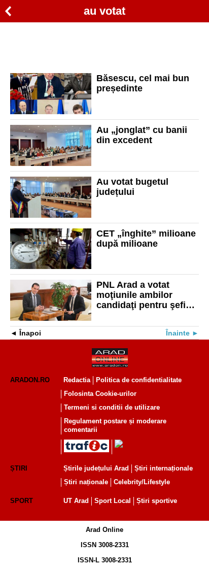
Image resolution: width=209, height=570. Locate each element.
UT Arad (76, 501)
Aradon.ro (30, 380)
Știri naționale (86, 482)
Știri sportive (156, 501)
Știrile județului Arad (96, 468)
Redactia (76, 380)
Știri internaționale (163, 468)
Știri (18, 468)
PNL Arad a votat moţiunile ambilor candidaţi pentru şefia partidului (143, 295)
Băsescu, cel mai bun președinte (142, 83)
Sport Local (112, 501)
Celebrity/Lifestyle (142, 482)
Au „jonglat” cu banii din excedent (141, 135)
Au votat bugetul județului (132, 187)
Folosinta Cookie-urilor (100, 393)
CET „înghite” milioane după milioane (146, 238)
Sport (21, 501)
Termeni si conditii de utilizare (112, 407)
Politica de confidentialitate (139, 380)
